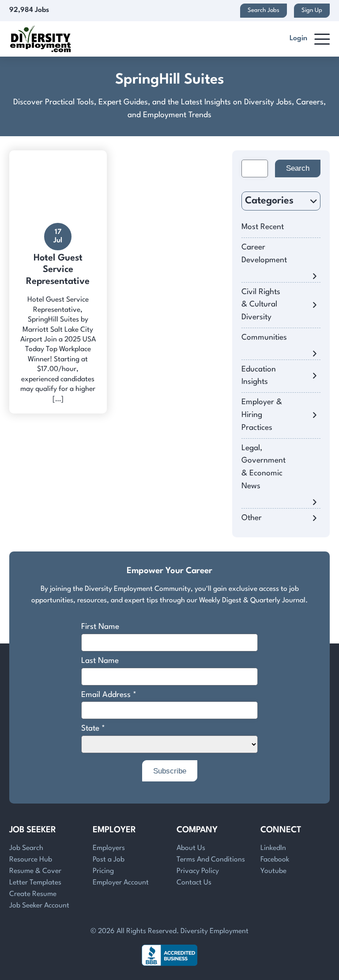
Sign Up (311, 10)
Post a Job (108, 859)
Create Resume (32, 894)
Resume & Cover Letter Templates (35, 877)
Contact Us (194, 882)
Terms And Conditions (211, 859)
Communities (264, 337)
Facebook (274, 859)
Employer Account (121, 882)
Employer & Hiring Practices (261, 415)
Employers (109, 848)
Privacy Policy (198, 871)
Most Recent (262, 227)
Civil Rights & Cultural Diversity (260, 305)
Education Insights (258, 376)
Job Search (26, 848)
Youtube (273, 871)
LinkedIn (273, 848)
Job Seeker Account (39, 905)
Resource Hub (30, 859)
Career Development (264, 254)
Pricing (103, 871)
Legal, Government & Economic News (263, 467)
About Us (191, 848)
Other (251, 518)
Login (298, 38)
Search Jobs (263, 10)
